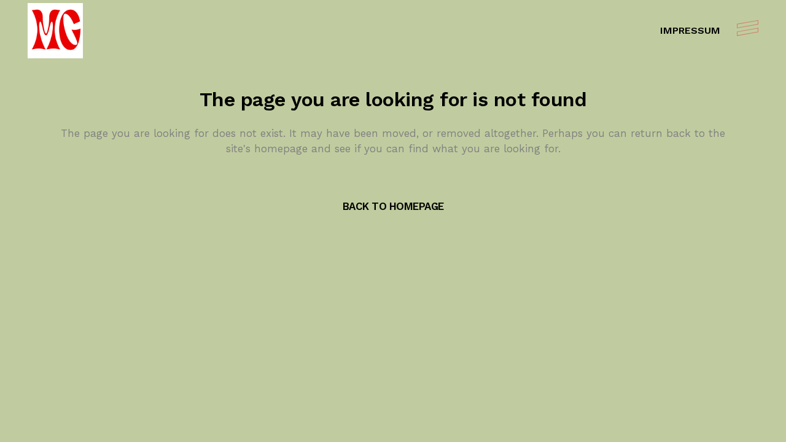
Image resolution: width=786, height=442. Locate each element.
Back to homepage (393, 206)
